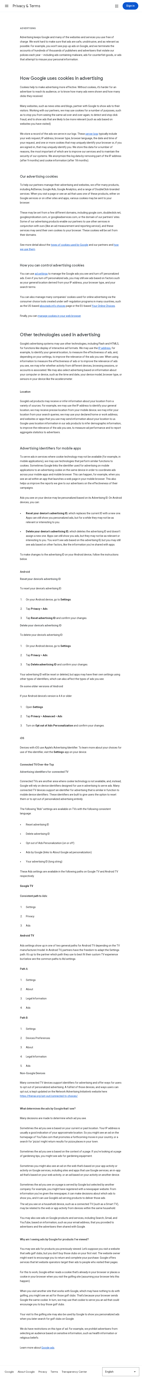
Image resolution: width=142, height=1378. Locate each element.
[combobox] (120, 1371)
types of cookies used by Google (69, 244)
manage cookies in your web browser (59, 315)
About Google (26, 1371)
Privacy (42, 1371)
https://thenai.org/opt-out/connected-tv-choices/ (49, 1096)
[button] (6, 5)
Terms (54, 1371)
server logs (91, 133)
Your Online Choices (103, 305)
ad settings (41, 273)
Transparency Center (74, 1371)
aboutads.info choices (52, 305)
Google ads (47, 1347)
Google (9, 1371)
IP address (104, 348)
